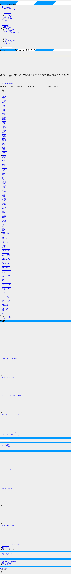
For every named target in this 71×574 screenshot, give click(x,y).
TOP (5, 546)
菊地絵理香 (4, 182)
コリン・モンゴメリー (6, 260)
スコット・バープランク (6, 270)
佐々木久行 (4, 153)
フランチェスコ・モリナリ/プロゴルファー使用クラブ (12, 414)
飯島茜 (3, 164)
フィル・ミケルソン (6, 249)
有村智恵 (4, 160)
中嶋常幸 (4, 127)
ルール (5, 44)
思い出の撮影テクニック (6, 564)
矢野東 (3, 147)
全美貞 (3, 195)
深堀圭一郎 (4, 132)
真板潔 (3, 138)
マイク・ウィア (5, 237)
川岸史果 (4, 181)
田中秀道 (4, 247)
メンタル (5, 42)
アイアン (5, 36)
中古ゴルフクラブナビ (8, 17)
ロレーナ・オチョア (6, 302)
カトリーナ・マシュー (6, 289)
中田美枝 (4, 200)
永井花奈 (4, 199)
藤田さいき (4, 211)
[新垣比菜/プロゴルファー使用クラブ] (10, 338)
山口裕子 (4, 224)
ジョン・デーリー (5, 242)
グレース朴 (4, 312)
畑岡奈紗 (4, 203)
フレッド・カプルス (6, 251)
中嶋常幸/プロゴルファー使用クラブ (9, 488)
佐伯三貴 (4, 190)
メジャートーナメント (8, 27)
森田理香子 (4, 221)
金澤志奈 (4, 179)
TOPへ (3, 572)
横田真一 (4, 149)
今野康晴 (4, 101)
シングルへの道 (7, 43)
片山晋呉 (4, 109)
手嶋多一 (4, 126)
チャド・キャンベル (6, 272)
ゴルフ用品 (4, 19)
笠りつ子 (4, 228)
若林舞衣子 (4, 229)
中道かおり (4, 202)
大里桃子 (4, 173)
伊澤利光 (4, 96)
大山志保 (4, 174)
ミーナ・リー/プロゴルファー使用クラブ (7, 434)
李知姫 (3, 165)
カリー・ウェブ (5, 308)
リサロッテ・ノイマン (6, 288)
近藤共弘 (4, 115)
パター (5, 38)
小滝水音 (4, 189)
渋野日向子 (4, 194)
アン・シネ (4, 161)
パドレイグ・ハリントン (6, 264)
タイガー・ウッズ (5, 232)
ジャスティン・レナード (6, 271)
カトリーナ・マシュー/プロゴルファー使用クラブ (11, 395)
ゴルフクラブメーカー (8, 15)
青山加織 (4, 156)
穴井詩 (3, 157)
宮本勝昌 (4, 143)
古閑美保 (4, 187)
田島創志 (4, 122)
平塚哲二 (4, 130)
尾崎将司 (4, 104)
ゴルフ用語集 (6, 26)
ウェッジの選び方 (7, 13)
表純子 (3, 177)
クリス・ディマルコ (6, 254)
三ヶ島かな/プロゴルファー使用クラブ (9, 377)
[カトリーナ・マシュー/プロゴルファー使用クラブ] (10, 393)
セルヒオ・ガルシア (6, 259)
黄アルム (4, 208)
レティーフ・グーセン (6, 263)
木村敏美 (4, 185)
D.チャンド (4, 152)
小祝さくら (4, 186)
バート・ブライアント (6, 267)
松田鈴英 (4, 215)
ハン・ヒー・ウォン (6, 301)
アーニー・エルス (5, 250)
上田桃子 (4, 169)
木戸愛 (3, 183)
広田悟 (3, 131)
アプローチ (6, 37)
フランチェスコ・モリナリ (7, 268)
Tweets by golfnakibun (4, 568)
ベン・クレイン (5, 243)
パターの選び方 (7, 14)
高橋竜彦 (4, 119)
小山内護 (4, 105)
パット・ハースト (5, 296)
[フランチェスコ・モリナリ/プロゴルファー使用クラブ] (10, 412)
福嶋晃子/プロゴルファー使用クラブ (9, 432)
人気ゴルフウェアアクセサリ (9, 20)
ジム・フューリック (6, 255)
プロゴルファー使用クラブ (9, 18)
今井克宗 (4, 100)
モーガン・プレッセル (6, 292)
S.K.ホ (3, 102)
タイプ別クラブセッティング (9, 16)
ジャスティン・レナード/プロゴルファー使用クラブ (11, 544)
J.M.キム (3, 306)
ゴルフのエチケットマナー (9, 29)
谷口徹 (3, 123)
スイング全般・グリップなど (9, 40)
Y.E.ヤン (3, 280)
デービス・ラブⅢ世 (6, 275)
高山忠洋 (4, 121)
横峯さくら (4, 225)
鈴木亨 (3, 118)
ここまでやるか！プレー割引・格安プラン (12, 32)
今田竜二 (4, 246)
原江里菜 (4, 207)
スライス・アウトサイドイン (9, 41)
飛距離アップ (6, 39)
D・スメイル (4, 151)
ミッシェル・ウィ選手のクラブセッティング (10, 83)
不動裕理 (4, 213)
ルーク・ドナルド (5, 253)
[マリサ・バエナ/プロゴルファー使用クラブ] (10, 356)
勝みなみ (4, 178)
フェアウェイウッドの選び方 (9, 9)
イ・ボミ (4, 166)
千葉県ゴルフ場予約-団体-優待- (8, 563)
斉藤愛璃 (4, 191)
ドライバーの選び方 (8, 8)
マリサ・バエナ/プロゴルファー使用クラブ (10, 358)
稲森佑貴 (4, 98)
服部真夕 (4, 204)
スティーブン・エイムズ (6, 281)
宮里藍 (3, 219)
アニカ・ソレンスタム (6, 287)
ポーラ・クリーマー (6, 297)
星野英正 (4, 135)
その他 (5, 45)
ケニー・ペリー (5, 241)
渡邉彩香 (4, 230)
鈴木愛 (3, 196)
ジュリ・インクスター (6, 291)
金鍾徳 (3, 113)
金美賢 (3, 310)
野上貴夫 (4, 128)
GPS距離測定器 (7, 24)
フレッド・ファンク (6, 258)
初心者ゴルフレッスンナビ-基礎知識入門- (10, 561)
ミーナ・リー (4, 309)
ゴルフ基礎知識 (5, 25)
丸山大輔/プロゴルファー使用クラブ (9, 525)
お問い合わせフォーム (6, 554)
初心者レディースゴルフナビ (7, 562)
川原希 (3, 111)
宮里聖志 (4, 140)
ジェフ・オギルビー (6, 279)
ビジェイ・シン (5, 234)
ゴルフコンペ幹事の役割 (8, 30)
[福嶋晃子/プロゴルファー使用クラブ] (10, 431)
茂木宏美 (4, 220)
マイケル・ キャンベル (6, 283)
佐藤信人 (4, 117)
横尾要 (3, 148)
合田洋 (3, 114)
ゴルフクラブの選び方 (6, 7)
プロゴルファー (7, 316)
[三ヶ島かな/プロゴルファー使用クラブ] (10, 375)
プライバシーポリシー (6, 555)
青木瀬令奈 (4, 155)
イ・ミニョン (4, 168)
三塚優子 (4, 217)
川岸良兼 (4, 110)
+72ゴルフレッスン (5, 33)
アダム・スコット (5, 238)
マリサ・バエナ (5, 313)
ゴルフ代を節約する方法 (8, 31)
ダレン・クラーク (5, 262)
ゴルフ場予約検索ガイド (6, 28)
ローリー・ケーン (5, 305)
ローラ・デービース (6, 295)
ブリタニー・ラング (6, 304)
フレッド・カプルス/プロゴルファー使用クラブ (11, 469)
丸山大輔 (4, 139)
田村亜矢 (4, 198)
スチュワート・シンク (6, 276)
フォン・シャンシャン (6, 284)
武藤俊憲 (4, 144)
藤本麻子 (4, 212)
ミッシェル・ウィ (5, 285)
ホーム (3, 6)
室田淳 (3, 145)
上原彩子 (4, 170)
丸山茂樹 (4, 245)
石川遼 (3, 97)
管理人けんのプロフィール (7, 553)
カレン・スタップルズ (6, 293)
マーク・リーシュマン (6, 236)
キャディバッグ (7, 21)
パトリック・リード (6, 233)
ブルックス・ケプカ (6, 266)
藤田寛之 (4, 134)
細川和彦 (4, 136)
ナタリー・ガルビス (6, 300)
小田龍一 (4, 106)
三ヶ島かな (4, 216)
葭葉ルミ (4, 226)
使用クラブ (6, 318)
